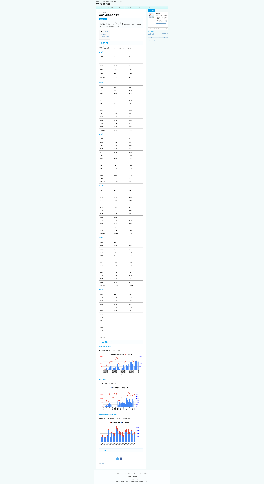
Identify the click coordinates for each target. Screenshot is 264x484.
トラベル (148, 7)
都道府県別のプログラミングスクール (156, 41)
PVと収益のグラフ (104, 36)
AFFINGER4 (145, 481)
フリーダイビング (129, 7)
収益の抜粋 (103, 34)
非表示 (106, 31)
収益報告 (102, 463)
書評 (120, 7)
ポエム (139, 7)
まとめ (102, 37)
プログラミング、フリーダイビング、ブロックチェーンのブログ (132, 479)
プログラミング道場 (103, 4)
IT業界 (100, 7)
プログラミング (110, 7)
